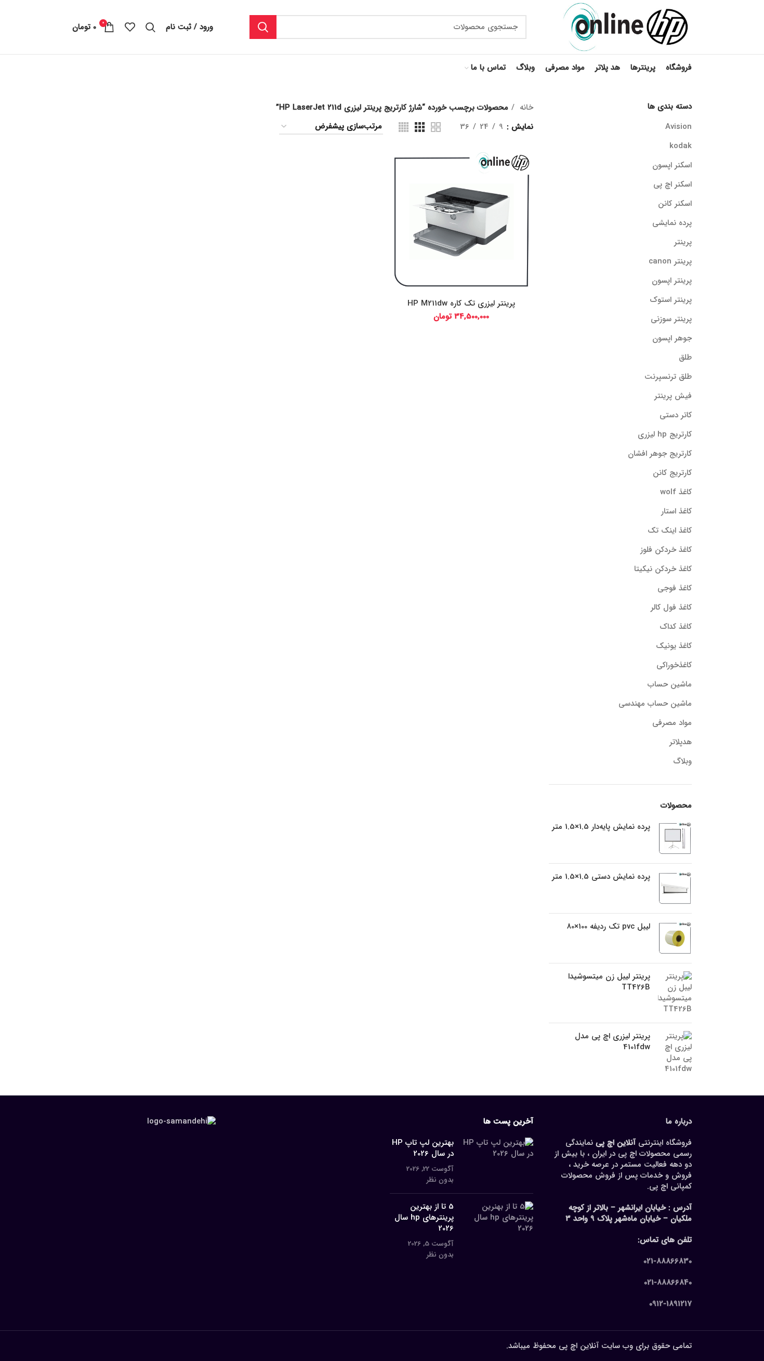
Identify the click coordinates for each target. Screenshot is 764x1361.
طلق (685, 357)
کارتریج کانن (672, 473)
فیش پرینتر (673, 396)
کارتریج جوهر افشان (660, 453)
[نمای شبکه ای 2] (436, 127)
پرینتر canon (670, 261)
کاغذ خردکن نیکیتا (663, 569)
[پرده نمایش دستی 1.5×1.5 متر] (675, 888)
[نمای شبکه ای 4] (404, 127)
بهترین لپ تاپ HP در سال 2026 (423, 1148)
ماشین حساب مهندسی (655, 703)
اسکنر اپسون (672, 165)
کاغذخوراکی (674, 665)
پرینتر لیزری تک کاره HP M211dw (461, 303)
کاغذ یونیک (674, 646)
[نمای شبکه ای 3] (420, 127)
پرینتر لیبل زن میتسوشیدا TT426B (609, 982)
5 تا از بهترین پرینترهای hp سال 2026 (424, 1217)
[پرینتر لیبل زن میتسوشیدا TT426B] (675, 993)
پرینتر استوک (671, 300)
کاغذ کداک (676, 626)
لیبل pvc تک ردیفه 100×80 (608, 926)
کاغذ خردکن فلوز (666, 550)
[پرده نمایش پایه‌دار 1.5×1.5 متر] (675, 838)
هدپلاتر (680, 742)
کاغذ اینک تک (670, 530)
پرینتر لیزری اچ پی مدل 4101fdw (612, 1042)
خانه (525, 107)
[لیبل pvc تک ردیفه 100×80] (675, 938)
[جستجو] (262, 27)
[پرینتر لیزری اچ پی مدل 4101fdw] (675, 1053)
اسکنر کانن (675, 203)
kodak (680, 146)
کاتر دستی (676, 415)
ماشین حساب (670, 684)
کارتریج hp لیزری (665, 434)
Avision (678, 127)
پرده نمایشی (672, 223)
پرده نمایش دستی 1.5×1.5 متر (601, 876)
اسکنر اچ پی (672, 184)
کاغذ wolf (676, 492)
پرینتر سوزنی (671, 319)
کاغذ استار (676, 511)
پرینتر (683, 242)
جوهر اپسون (672, 338)
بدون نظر (440, 1179)
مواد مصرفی (672, 723)
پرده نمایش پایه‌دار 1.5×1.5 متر (601, 827)
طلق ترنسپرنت (668, 377)
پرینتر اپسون (672, 280)
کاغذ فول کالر (671, 607)
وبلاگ (682, 761)
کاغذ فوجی (674, 588)
